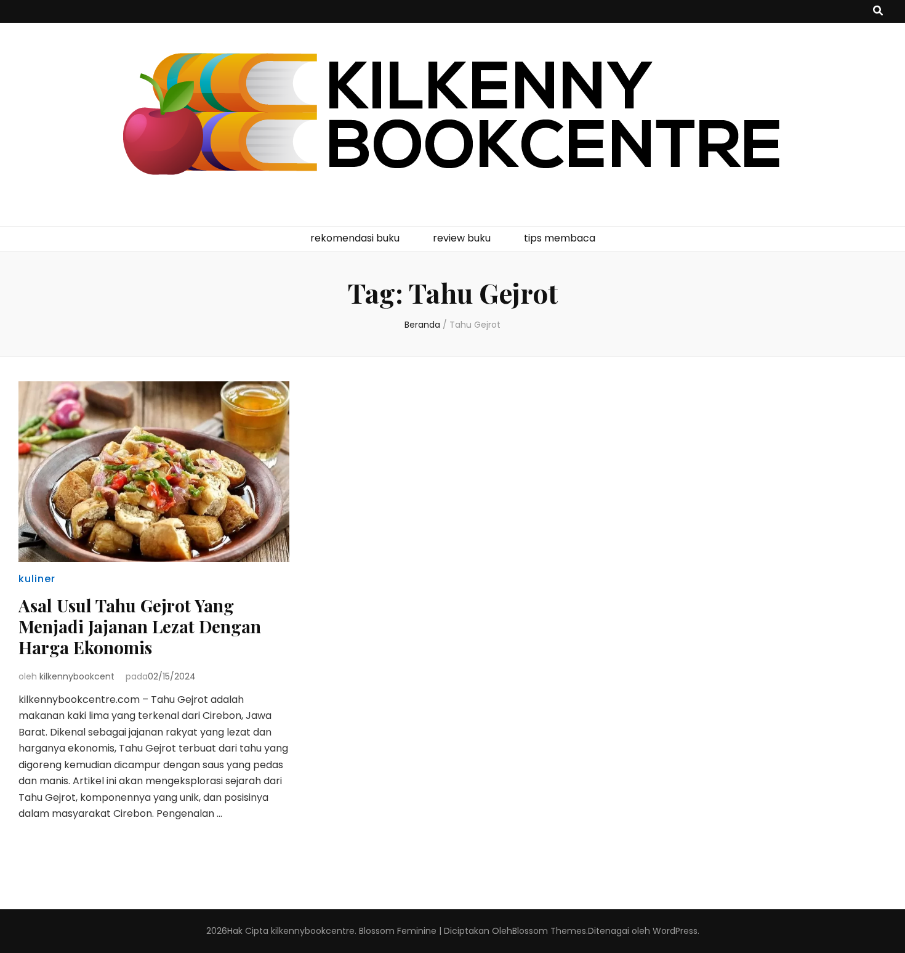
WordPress (675, 931)
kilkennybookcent (77, 676)
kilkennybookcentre (313, 931)
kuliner (36, 579)
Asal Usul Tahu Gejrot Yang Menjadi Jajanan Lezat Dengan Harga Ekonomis (139, 626)
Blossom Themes (549, 931)
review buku (462, 238)
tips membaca (559, 238)
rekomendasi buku (355, 238)
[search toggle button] (878, 11)
